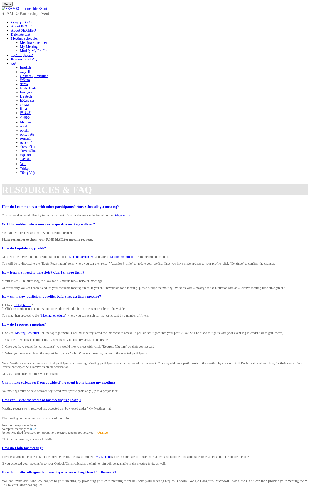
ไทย (23, 164)
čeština (25, 80)
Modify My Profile (33, 51)
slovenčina (27, 147)
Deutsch (26, 96)
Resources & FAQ (24, 59)
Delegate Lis (121, 215)
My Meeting (103, 456)
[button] (155, 207)
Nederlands (28, 88)
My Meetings (29, 47)
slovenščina (28, 151)
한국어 (25, 117)
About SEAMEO (23, 30)
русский (26, 142)
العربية (25, 72)
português (27, 134)
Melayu (25, 122)
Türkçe (25, 169)
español (25, 155)
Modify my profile (122, 256)
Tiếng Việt (27, 173)
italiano (25, 108)
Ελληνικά (27, 100)
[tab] (155, 207)
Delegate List (20, 34)
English (25, 67)
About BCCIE (21, 26)
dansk (24, 84)
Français (26, 92)
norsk (24, 126)
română (25, 138)
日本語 (25, 113)
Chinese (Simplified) (34, 76)
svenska (25, 159)
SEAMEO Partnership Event (25, 13)
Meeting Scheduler (24, 38)
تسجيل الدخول (22, 55)
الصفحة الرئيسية (23, 22)
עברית (24, 104)
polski (24, 130)
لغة (13, 63)
